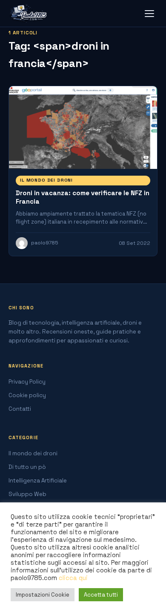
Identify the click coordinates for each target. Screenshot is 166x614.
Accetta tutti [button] (101, 594)
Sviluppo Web (27, 494)
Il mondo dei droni (46, 180)
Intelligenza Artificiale (38, 480)
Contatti (20, 408)
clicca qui (73, 578)
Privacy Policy (27, 381)
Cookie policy (27, 395)
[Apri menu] (149, 13)
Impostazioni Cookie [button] (42, 594)
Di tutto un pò (27, 467)
